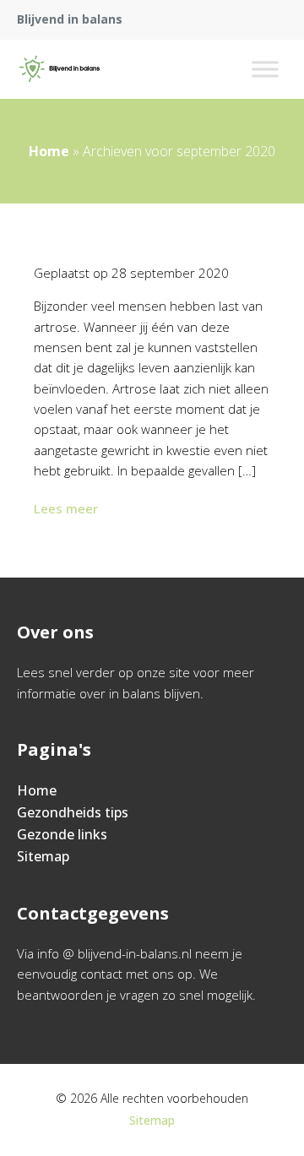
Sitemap (43, 856)
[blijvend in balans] (59, 69)
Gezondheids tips (72, 812)
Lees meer (66, 508)
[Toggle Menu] (265, 69)
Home (49, 151)
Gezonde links (62, 834)
